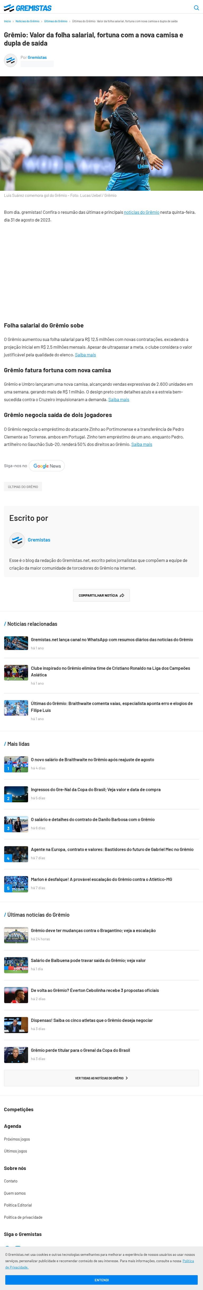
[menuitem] (101, 1139)
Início (7, 21)
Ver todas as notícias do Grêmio (99, 1078)
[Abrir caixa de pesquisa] (196, 8)
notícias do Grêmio (141, 212)
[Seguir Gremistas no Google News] (34, 463)
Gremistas (37, 57)
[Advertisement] (101, 269)
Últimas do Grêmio (55, 21)
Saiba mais (85, 354)
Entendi (102, 1280)
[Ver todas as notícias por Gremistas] (10, 57)
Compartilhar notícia (98, 595)
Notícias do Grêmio (27, 21)
